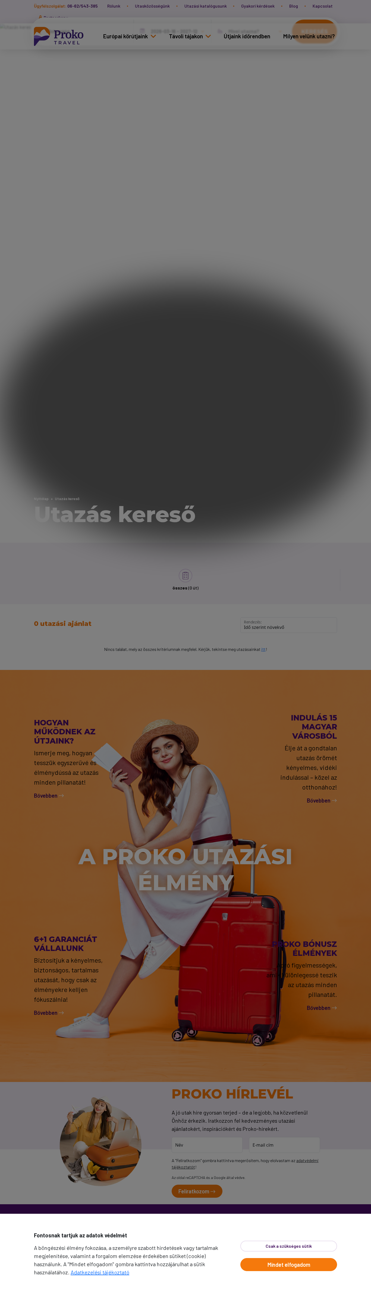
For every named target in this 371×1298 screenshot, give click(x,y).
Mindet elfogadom (289, 1264)
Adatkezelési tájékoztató (100, 1272)
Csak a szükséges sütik (289, 1246)
